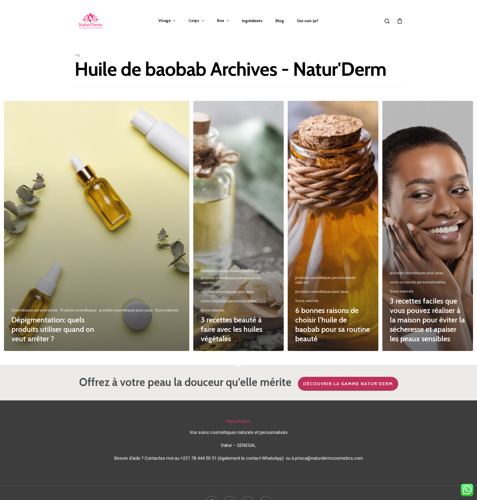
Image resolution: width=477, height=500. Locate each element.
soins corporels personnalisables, (229, 301)
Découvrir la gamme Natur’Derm (348, 383)
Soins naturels (167, 310)
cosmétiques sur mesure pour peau (230, 271)
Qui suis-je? (307, 21)
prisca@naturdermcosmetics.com (329, 458)
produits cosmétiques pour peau (126, 310)
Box (220, 21)
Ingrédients (252, 21)
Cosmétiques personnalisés (34, 310)
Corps (194, 21)
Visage (165, 21)
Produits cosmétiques (78, 310)
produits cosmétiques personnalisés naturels (231, 280)
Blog (280, 21)
